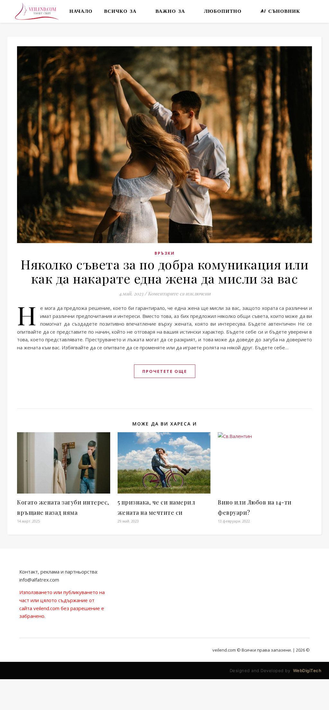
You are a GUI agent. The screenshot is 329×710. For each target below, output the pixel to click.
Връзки (165, 253)
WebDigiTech (307, 670)
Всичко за (120, 11)
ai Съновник (280, 11)
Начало (81, 11)
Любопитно (223, 11)
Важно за (170, 11)
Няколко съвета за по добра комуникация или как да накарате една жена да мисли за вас (164, 271)
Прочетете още (164, 371)
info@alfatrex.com (39, 579)
